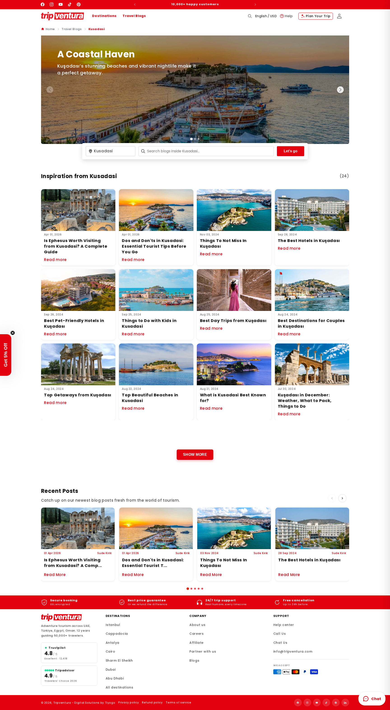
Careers (196, 633)
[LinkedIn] (345, 702)
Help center (283, 625)
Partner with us (202, 651)
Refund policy (152, 702)
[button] (250, 16)
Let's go (290, 151)
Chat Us (280, 642)
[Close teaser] (12, 333)
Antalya (112, 642)
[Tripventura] (61, 617)
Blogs (194, 660)
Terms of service (178, 702)
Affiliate (196, 642)
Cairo (110, 651)
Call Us (279, 633)
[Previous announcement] (135, 4)
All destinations (119, 687)
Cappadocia (117, 633)
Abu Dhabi (115, 678)
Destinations (104, 16)
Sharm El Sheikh (119, 660)
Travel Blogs (134, 16)
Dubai (111, 669)
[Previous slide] (49, 89)
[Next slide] (340, 89)
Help (289, 16)
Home (50, 29)
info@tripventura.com (293, 651)
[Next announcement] (255, 4)
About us (197, 625)
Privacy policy (128, 702)
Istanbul (113, 625)
